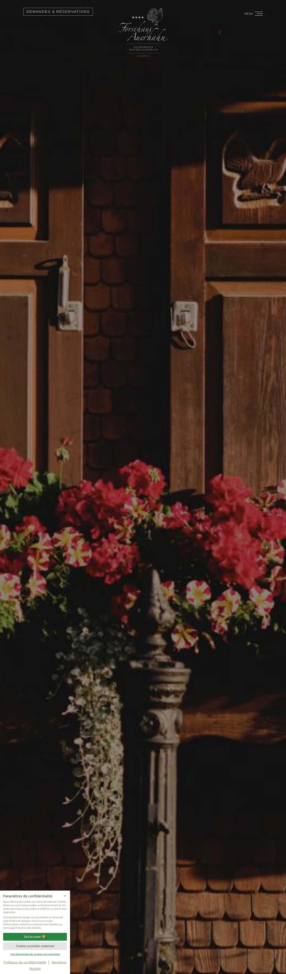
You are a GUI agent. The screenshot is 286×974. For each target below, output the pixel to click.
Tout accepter (32, 936)
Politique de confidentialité (25, 962)
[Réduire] (65, 896)
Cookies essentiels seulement (35, 946)
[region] (35, 915)
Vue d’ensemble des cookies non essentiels (35, 954)
